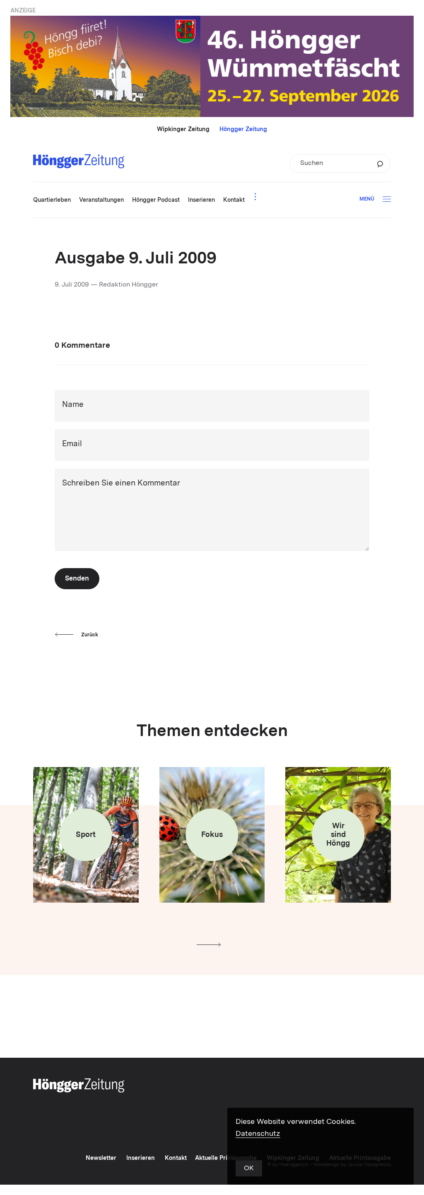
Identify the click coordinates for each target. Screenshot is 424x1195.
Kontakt (176, 1158)
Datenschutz (258, 1134)
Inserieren (140, 1158)
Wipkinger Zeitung (183, 129)
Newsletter (101, 1158)
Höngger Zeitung (243, 129)
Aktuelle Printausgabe (226, 1158)
